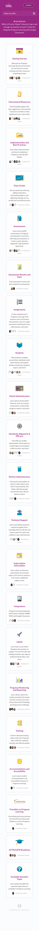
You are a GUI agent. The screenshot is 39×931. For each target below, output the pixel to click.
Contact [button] (29, 5)
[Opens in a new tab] (19, 906)
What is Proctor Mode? (11, 24)
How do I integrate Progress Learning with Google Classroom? (19, 30)
